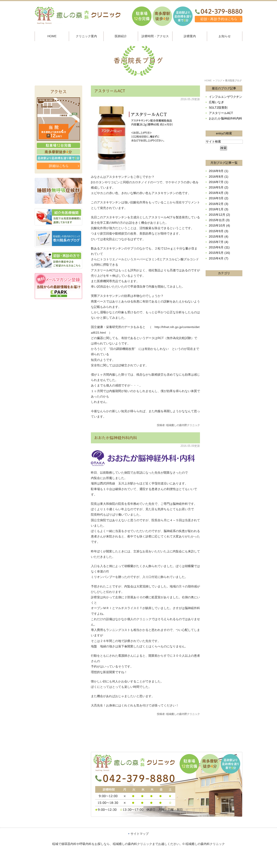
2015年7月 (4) (218, 242)
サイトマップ (139, 833)
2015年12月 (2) (219, 214)
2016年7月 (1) (218, 182)
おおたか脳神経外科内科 (115, 438)
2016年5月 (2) (218, 187)
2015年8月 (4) (218, 236)
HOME (208, 80)
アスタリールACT (109, 91)
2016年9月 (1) (218, 171)
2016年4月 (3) (218, 193)
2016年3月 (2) (218, 198)
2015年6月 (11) (219, 247)
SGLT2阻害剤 (218, 107)
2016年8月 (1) (218, 176)
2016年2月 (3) (218, 204)
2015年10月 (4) (219, 225)
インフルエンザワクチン (225, 96)
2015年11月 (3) (219, 220)
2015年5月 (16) (219, 252)
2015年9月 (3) (218, 231)
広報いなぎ (216, 102)
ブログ (218, 80)
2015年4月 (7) (218, 258)
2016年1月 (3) (218, 209)
